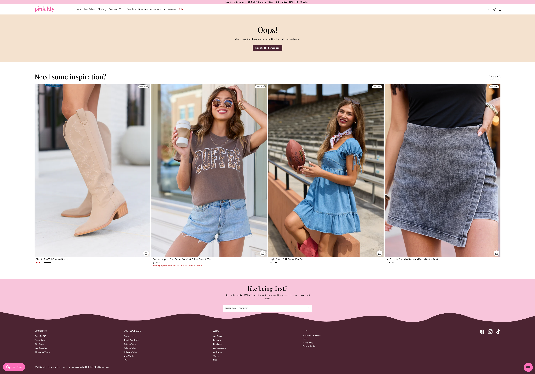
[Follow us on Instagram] (490, 331)
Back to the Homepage (267, 48)
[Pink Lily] (45, 9)
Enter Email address (236, 308)
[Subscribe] (308, 308)
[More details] (146, 253)
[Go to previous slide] (491, 77)
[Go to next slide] (497, 77)
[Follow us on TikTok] (498, 331)
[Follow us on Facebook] (482, 331)
